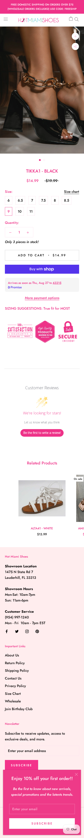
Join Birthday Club (19, 708)
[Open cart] (71, 19)
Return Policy (15, 663)
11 (31, 211)
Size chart (71, 191)
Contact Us (13, 678)
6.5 (20, 200)
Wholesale (13, 701)
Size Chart (13, 693)
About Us (12, 655)
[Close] (76, 774)
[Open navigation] (6, 19)
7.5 (43, 200)
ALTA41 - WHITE (42, 528)
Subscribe (42, 823)
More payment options (42, 297)
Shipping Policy (17, 670)
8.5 (66, 200)
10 (20, 211)
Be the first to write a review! (42, 433)
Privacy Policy (15, 685)
